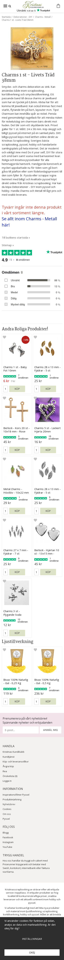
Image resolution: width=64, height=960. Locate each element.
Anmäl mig (50, 730)
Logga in (7, 780)
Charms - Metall (43, 16)
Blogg (6, 832)
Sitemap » (8, 245)
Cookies (7, 809)
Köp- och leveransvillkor (16, 761)
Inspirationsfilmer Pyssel (16, 794)
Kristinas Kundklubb (13, 751)
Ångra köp (8, 766)
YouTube (7, 847)
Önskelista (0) (10, 776)
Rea (5, 771)
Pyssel (6, 818)
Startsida (6, 16)
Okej (32, 952)
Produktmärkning (12, 799)
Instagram (8, 842)
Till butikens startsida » (16, 237)
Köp (17, 388)
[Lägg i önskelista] (4, 337)
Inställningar (32, 939)
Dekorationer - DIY (23, 16)
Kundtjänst (8, 756)
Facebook (8, 837)
